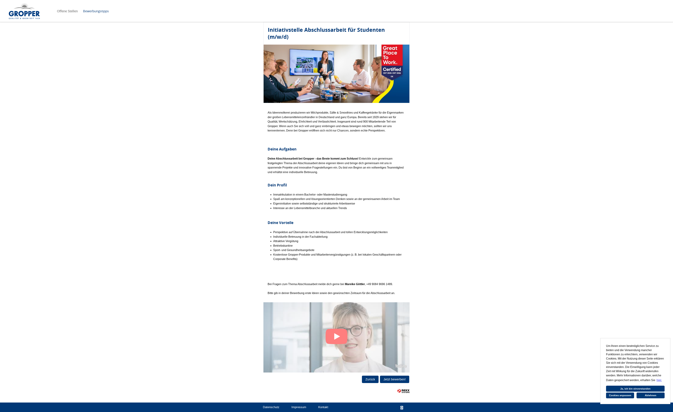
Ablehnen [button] (650, 395)
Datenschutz (271, 407)
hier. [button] (659, 380)
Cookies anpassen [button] (620, 395)
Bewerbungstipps (96, 11)
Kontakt (323, 407)
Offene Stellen (67, 11)
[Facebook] (401, 408)
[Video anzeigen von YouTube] (336, 337)
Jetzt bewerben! (394, 379)
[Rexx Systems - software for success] (403, 391)
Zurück (370, 379)
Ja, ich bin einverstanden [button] (635, 388)
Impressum (298, 407)
